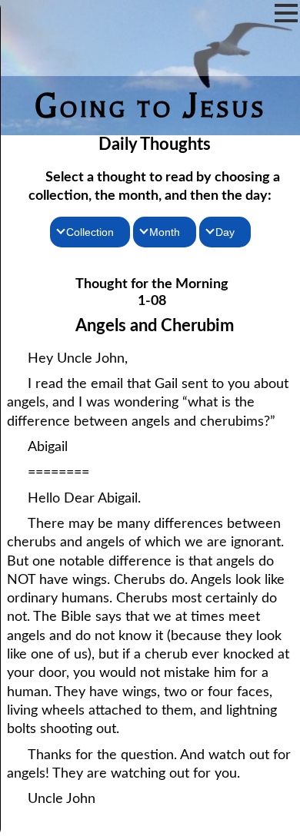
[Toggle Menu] (286, 13)
